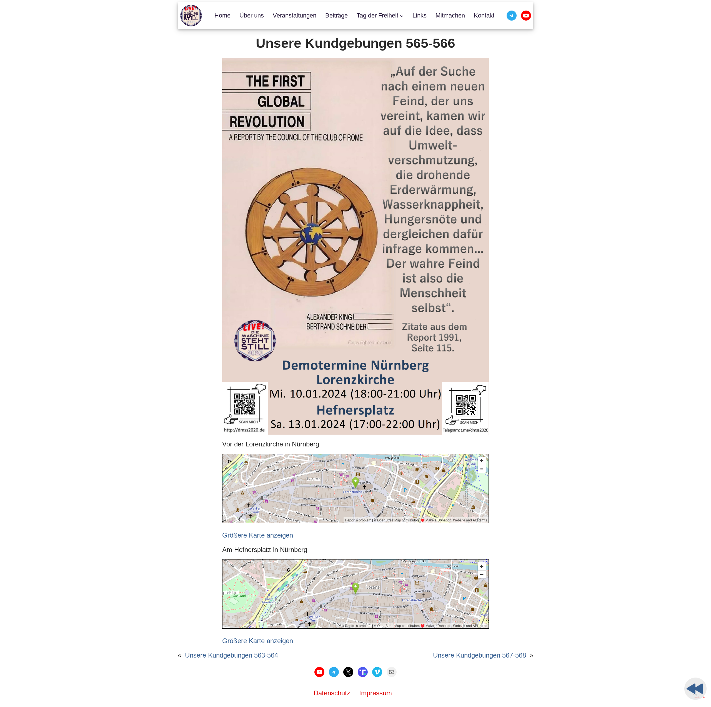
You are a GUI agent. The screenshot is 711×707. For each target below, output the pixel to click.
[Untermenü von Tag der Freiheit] (402, 15)
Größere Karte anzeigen (257, 535)
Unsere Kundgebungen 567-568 (479, 655)
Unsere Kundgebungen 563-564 (231, 655)
